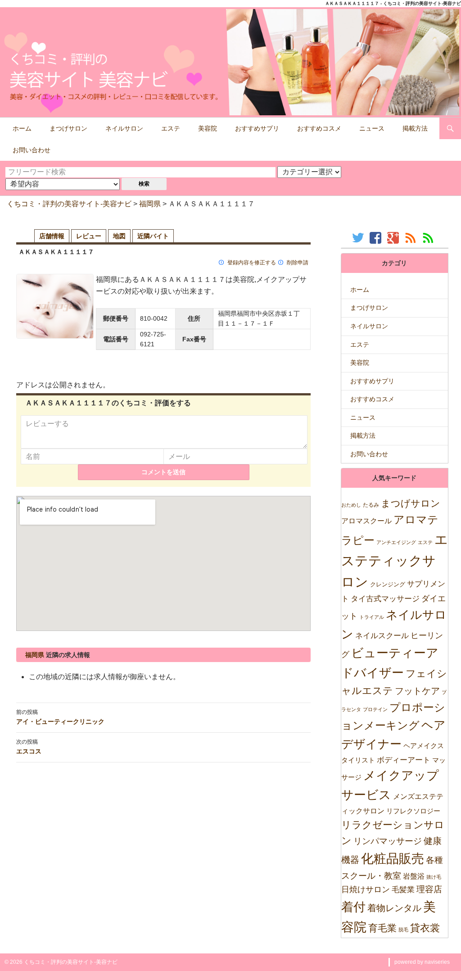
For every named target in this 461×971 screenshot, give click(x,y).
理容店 (429, 889)
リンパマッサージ (387, 841)
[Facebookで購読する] (376, 237)
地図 (119, 236)
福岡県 (150, 204)
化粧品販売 (392, 859)
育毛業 (382, 928)
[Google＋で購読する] (394, 237)
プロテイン (375, 709)
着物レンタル (394, 908)
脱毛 (403, 929)
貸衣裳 (425, 928)
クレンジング (387, 584)
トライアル (371, 617)
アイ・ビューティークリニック (60, 717)
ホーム (22, 128)
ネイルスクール (382, 635)
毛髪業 (403, 889)
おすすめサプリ (257, 128)
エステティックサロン (394, 560)
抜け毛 (433, 877)
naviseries (437, 962)
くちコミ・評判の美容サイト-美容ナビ (69, 204)
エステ (170, 128)
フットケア (417, 691)
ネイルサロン (124, 128)
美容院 (207, 128)
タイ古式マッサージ (385, 598)
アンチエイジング (396, 542)
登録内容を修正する (251, 262)
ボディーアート (403, 760)
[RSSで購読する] (412, 237)
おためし (351, 505)
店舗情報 (51, 236)
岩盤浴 (414, 876)
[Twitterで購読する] (359, 237)
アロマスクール (366, 521)
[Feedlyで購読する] (429, 237)
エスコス (28, 747)
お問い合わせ (31, 150)
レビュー (88, 236)
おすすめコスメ (319, 128)
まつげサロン (68, 128)
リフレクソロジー (413, 811)
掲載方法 (415, 128)
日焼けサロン (365, 889)
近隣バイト (153, 236)
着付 (353, 907)
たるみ (371, 505)
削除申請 (297, 262)
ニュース (371, 128)
